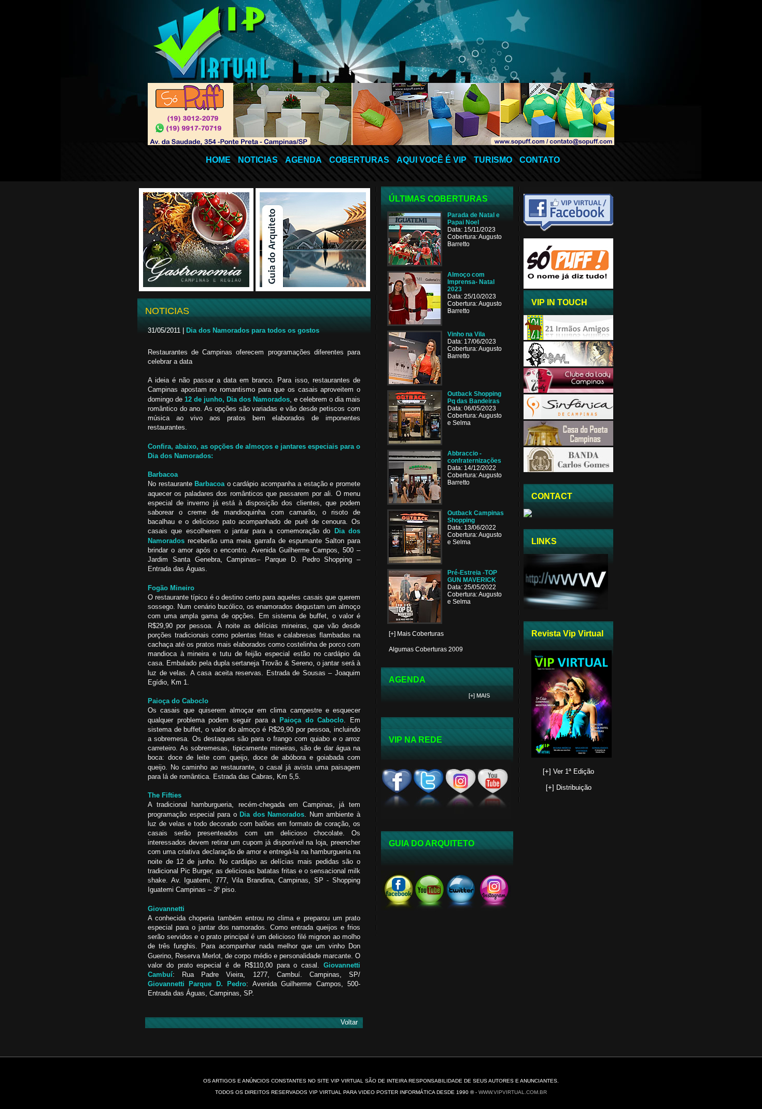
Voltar (349, 1022)
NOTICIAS (258, 159)
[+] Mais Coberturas (416, 633)
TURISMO (493, 159)
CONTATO (539, 159)
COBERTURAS (359, 159)
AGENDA (303, 159)
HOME (218, 159)
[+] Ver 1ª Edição (568, 771)
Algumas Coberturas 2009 (426, 649)
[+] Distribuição (568, 787)
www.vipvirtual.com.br (512, 1092)
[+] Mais (479, 695)
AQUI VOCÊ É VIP (432, 159)
